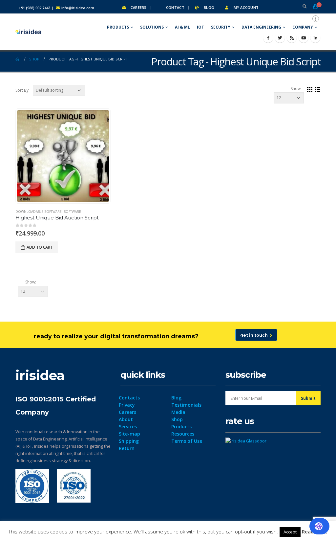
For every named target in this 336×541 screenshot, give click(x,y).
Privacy (127, 405)
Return (127, 448)
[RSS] (292, 38)
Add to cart (40, 247)
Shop (177, 419)
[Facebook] (268, 38)
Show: (296, 88)
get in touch (255, 335)
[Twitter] (280, 38)
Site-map (129, 434)
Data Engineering (261, 27)
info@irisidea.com (77, 7)
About (126, 419)
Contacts (129, 397)
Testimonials (186, 405)
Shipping (129, 441)
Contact (174, 7)
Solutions (152, 27)
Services (128, 426)
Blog (208, 7)
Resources (182, 434)
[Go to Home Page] (17, 59)
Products (118, 27)
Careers (137, 7)
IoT (200, 27)
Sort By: (22, 90)
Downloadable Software (38, 211)
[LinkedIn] (315, 38)
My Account (245, 7)
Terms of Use (186, 441)
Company (302, 27)
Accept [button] (290, 532)
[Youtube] (303, 38)
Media (178, 412)
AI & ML (182, 27)
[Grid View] (310, 89)
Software (72, 211)
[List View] (317, 89)
